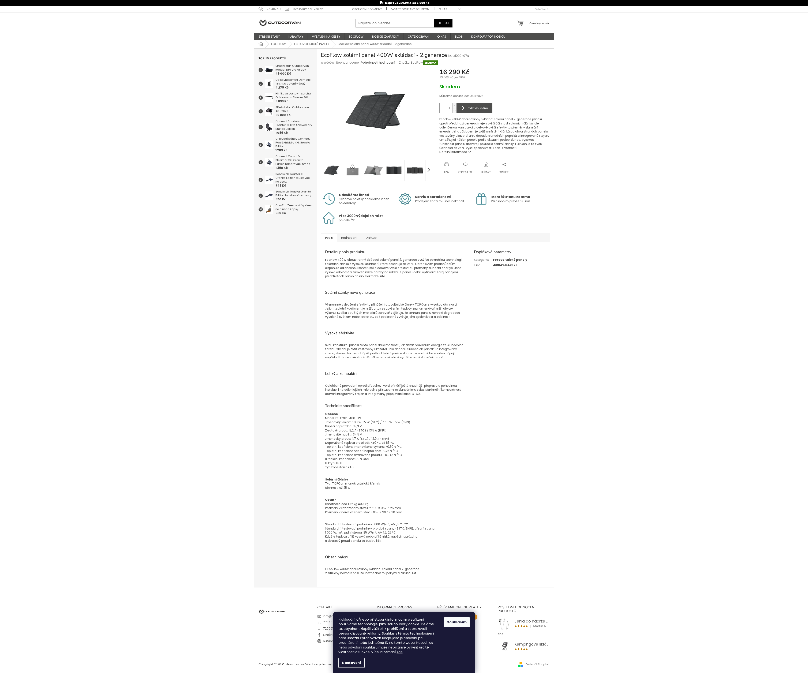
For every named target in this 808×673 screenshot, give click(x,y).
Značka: (411, 62)
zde (400, 652)
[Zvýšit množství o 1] (454, 105)
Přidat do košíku (477, 108)
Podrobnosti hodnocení (378, 63)
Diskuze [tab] (371, 238)
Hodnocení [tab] (349, 238)
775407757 (331, 622)
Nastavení (351, 662)
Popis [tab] (329, 238)
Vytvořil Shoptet (538, 664)
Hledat (443, 23)
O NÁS (443, 9)
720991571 (330, 629)
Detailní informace (453, 152)
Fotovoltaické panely (510, 260)
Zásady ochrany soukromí (410, 9)
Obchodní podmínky (367, 9)
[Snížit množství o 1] (454, 110)
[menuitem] (269, 36)
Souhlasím (457, 622)
